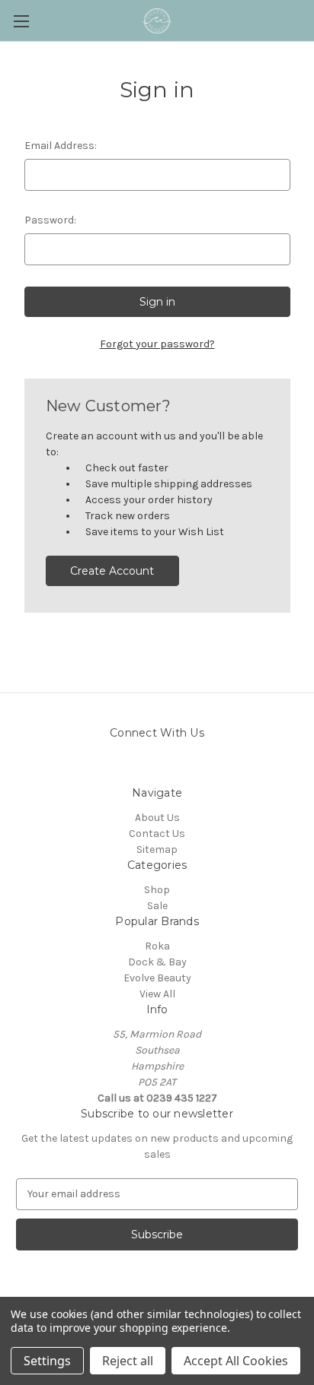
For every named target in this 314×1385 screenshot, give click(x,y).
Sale (157, 905)
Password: (50, 220)
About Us (157, 817)
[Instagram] (170, 767)
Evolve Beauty (157, 977)
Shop (157, 889)
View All (157, 993)
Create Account (112, 571)
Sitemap (157, 849)
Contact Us (157, 833)
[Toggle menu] (21, 21)
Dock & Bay (157, 962)
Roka (157, 946)
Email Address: (60, 145)
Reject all (127, 1360)
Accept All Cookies (236, 1360)
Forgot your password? (157, 344)
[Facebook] (144, 767)
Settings (47, 1360)
